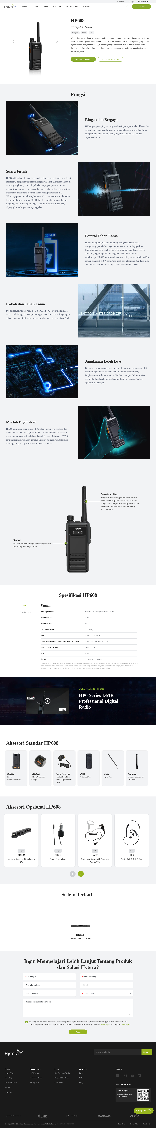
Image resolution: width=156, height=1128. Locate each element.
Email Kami (141, 6)
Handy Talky (9, 1073)
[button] (13, 41)
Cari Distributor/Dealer (62, 1073)
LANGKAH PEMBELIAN (83, 59)
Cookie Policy (147, 1124)
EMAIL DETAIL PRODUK (111, 59)
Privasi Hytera (105, 1024)
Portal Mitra (58, 1083)
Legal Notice (121, 1124)
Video (81, 1078)
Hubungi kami (34, 1083)
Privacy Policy (134, 1124)
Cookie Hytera (125, 1024)
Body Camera (9, 1092)
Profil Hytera (34, 1073)
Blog (80, 1083)
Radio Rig (8, 1078)
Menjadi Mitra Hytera (61, 1078)
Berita (81, 1073)
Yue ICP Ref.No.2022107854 (65, 1124)
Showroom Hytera (36, 1078)
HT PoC (7, 1088)
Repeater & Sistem (11, 1083)
